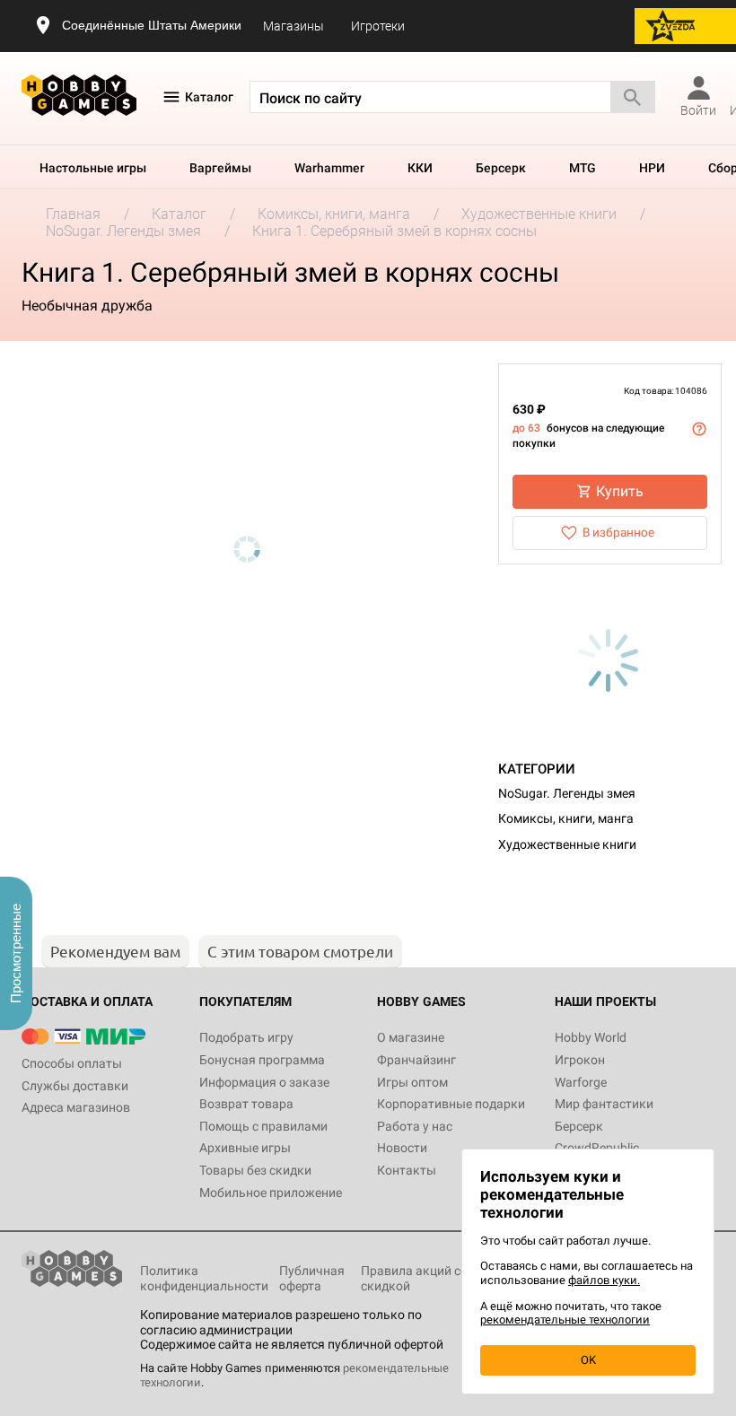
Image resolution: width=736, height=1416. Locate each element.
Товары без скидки (255, 1170)
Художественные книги (567, 844)
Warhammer (329, 168)
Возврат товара (246, 1104)
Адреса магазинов (76, 1107)
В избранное (618, 532)
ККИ (420, 168)
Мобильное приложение (270, 1192)
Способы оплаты (72, 1063)
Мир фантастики (604, 1104)
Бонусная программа (262, 1060)
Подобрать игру (246, 1037)
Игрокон (580, 1060)
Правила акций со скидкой (414, 1278)
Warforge (581, 1082)
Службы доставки (75, 1086)
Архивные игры (245, 1148)
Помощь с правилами (263, 1126)
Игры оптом (412, 1082)
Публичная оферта (312, 1278)
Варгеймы (220, 168)
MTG (582, 168)
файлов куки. (604, 1280)
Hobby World (590, 1037)
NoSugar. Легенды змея (566, 793)
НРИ (652, 168)
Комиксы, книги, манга (566, 818)
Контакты (406, 1170)
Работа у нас (414, 1126)
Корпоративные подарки (451, 1104)
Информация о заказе (264, 1082)
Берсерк (501, 168)
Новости (402, 1148)
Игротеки (378, 26)
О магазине (410, 1037)
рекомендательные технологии (565, 1319)
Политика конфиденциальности (204, 1278)
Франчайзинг (416, 1060)
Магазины (293, 26)
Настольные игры (92, 168)
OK (588, 1360)
